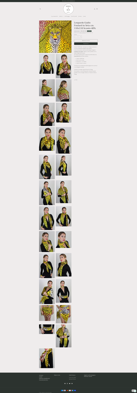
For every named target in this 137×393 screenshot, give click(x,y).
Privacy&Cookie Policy (43, 379)
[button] (40, 9)
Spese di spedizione (82, 32)
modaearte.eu (44, 392)
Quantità (75, 34)
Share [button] (76, 79)
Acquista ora (85, 43)
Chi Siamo (41, 375)
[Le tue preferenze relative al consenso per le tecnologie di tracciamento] (135, 391)
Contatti (40, 376)
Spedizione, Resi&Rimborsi (44, 378)
